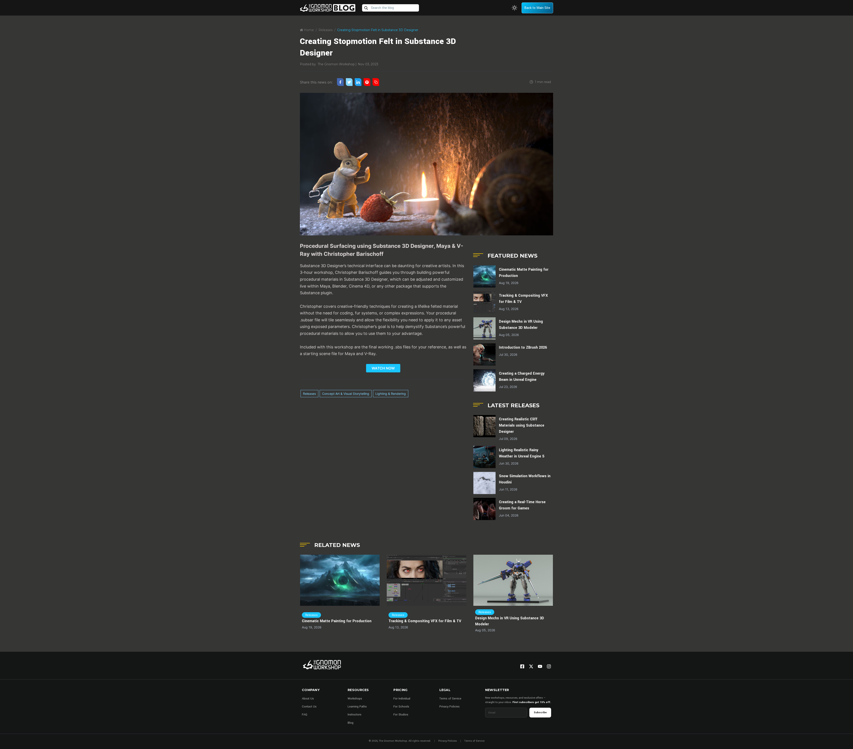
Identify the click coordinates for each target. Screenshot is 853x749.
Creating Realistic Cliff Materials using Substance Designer (521, 425)
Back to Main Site (537, 8)
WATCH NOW (383, 368)
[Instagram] (549, 666)
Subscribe (540, 712)
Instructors (354, 715)
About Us (308, 699)
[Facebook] (522, 666)
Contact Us (309, 707)
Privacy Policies (449, 707)
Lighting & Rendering (390, 393)
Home (308, 30)
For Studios (400, 715)
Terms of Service (450, 699)
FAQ (304, 715)
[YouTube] (540, 666)
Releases (326, 30)
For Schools (401, 707)
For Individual (401, 699)
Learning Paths (357, 707)
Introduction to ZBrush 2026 (523, 347)
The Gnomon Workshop (336, 64)
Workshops (355, 699)
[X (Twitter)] (531, 666)
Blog (350, 723)
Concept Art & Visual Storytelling (345, 393)
